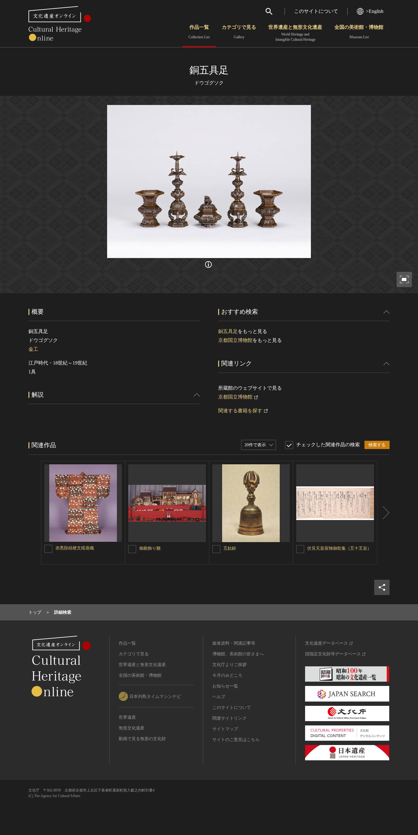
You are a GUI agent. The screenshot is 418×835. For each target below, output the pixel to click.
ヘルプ (218, 697)
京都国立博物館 (235, 340)
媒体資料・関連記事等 (233, 643)
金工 (33, 349)
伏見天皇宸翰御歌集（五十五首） (339, 548)
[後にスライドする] (383, 512)
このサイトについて (316, 11)
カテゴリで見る (239, 31)
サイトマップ (225, 729)
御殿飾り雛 (150, 548)
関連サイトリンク (229, 718)
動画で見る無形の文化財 (142, 738)
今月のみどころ (227, 675)
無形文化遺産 (131, 728)
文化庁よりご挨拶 (229, 664)
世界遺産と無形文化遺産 (295, 33)
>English (374, 11)
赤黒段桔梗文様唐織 (74, 548)
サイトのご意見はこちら (235, 739)
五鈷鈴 (229, 548)
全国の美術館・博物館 (358, 31)
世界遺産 (127, 717)
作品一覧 (199, 31)
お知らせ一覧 (225, 686)
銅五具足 (228, 331)
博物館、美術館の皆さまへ (238, 654)
